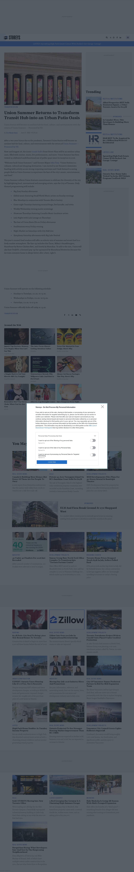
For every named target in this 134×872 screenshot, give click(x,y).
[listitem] (67, 436)
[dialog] (67, 436)
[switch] (93, 440)
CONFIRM (52, 462)
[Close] (103, 407)
